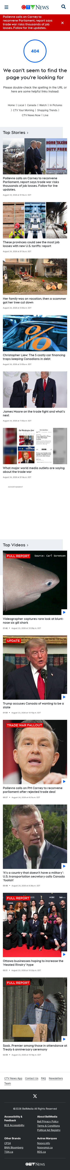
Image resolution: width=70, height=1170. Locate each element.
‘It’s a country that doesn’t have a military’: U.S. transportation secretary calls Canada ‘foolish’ (34, 876)
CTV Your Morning (23, 110)
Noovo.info (43, 1143)
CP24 (7, 1143)
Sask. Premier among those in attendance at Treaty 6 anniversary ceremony (35, 1047)
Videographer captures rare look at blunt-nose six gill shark (33, 620)
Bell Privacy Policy (48, 1121)
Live (45, 115)
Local (21, 105)
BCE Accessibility (14, 1125)
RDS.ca (41, 1151)
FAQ (43, 1078)
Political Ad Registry (48, 1130)
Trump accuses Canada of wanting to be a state (33, 705)
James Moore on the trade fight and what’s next (34, 413)
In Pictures (56, 105)
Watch (43, 105)
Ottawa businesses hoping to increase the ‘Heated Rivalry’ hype (33, 962)
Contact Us (31, 1078)
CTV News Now (31, 115)
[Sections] (6, 7)
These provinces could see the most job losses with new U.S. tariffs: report (31, 244)
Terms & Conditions (48, 1125)
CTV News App (13, 1078)
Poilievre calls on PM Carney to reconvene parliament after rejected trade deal (32, 790)
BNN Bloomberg (13, 1147)
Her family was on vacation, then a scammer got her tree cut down (34, 300)
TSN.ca (8, 1151)
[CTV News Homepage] (35, 7)
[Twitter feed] (35, 1096)
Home (11, 105)
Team (7, 1083)
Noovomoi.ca (45, 1147)
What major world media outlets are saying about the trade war (34, 470)
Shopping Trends (47, 110)
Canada (31, 105)
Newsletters (56, 1078)
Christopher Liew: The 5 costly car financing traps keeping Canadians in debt (34, 357)
